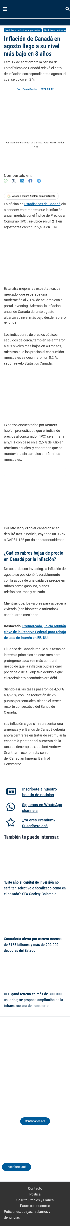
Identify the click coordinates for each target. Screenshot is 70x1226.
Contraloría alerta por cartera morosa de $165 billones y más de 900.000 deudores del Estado (33, 944)
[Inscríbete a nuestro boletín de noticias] (11, 791)
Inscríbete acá (16, 1167)
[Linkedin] (24, 1062)
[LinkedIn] (22, 181)
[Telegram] (39, 181)
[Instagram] (31, 1062)
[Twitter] (17, 1062)
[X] (14, 181)
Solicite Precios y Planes (35, 1200)
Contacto (35, 1188)
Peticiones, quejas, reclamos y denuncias (27, 1214)
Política (35, 1194)
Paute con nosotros (35, 1206)
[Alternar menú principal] (5, 9)
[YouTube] (45, 1062)
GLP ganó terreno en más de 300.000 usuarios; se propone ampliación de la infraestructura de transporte (33, 1000)
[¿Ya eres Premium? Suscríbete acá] (11, 822)
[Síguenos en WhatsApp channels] (11, 807)
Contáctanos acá (35, 1121)
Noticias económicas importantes (22, 30)
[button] (68, 9)
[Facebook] (30, 181)
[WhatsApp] (5, 181)
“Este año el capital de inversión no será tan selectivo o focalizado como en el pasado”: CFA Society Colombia (35, 888)
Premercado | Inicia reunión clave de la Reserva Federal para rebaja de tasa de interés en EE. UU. (35, 632)
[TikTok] (38, 1062)
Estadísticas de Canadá (42, 204)
